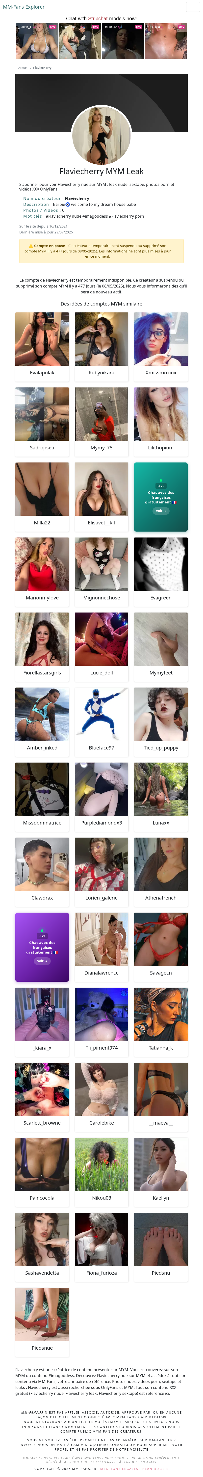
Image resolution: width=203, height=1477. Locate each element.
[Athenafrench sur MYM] (161, 864)
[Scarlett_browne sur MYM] (42, 1089)
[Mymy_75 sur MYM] (101, 414)
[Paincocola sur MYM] (42, 1164)
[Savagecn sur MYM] (161, 939)
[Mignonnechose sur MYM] (101, 564)
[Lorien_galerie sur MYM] (101, 864)
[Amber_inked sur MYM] (42, 714)
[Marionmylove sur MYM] (42, 564)
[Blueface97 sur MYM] (101, 714)
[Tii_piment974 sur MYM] (101, 1014)
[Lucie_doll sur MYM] (101, 639)
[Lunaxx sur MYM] (161, 789)
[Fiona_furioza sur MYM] (101, 1239)
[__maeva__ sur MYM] (161, 1089)
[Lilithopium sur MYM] (161, 414)
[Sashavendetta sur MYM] (42, 1239)
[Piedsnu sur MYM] (161, 1239)
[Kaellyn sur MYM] (161, 1164)
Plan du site (155, 1468)
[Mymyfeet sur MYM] (161, 639)
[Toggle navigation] (193, 7)
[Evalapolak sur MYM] (42, 339)
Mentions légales (119, 1468)
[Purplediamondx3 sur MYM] (101, 789)
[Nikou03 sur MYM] (101, 1164)
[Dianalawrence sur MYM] (101, 939)
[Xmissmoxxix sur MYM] (161, 339)
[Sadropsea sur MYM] (42, 414)
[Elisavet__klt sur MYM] (101, 489)
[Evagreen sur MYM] (161, 564)
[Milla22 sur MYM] (42, 489)
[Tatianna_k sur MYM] (161, 1014)
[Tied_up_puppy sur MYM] (161, 714)
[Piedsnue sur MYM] (42, 1314)
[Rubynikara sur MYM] (101, 339)
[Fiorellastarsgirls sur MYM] (42, 639)
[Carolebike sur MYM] (101, 1089)
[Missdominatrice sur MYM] (42, 789)
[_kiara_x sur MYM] (42, 1014)
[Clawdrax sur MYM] (42, 864)
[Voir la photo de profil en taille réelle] (101, 149)
